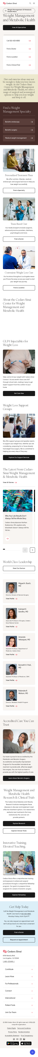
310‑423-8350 (26, 914)
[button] (19, 969)
